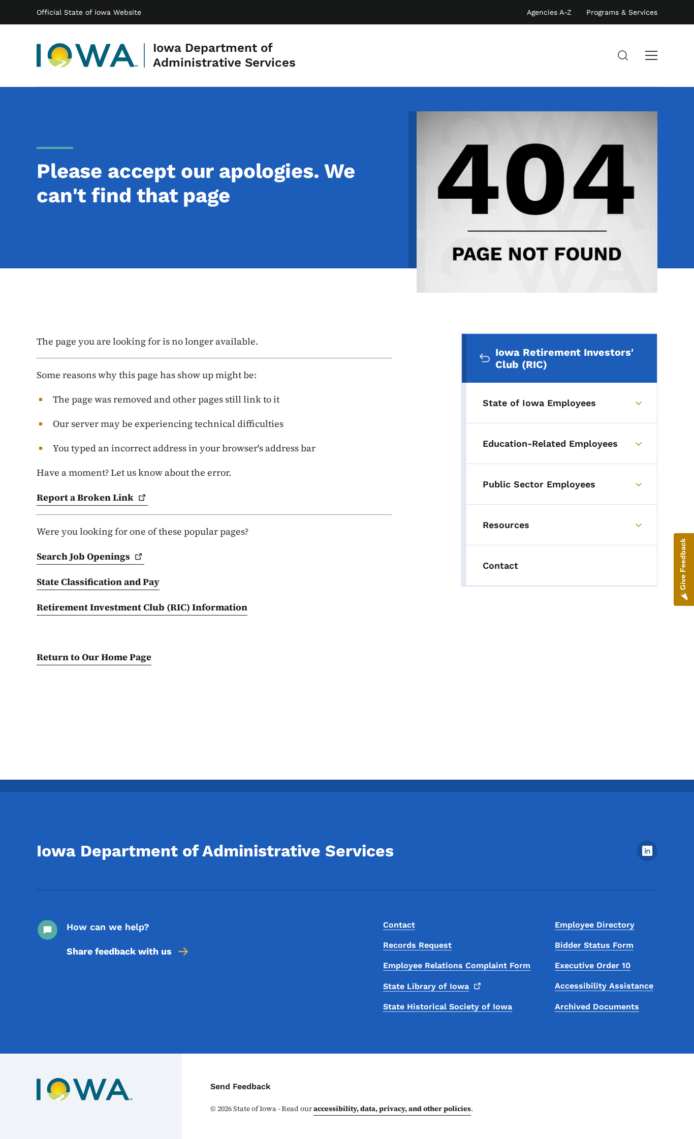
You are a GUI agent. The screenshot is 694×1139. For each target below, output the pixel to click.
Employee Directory (595, 925)
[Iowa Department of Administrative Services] (88, 55)
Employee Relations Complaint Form (456, 965)
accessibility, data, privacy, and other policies (392, 1108)
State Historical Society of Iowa (447, 1006)
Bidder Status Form (594, 945)
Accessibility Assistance (604, 986)
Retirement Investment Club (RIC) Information (142, 607)
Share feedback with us (119, 951)
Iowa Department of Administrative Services (224, 55)
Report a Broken (85, 497)
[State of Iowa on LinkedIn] (647, 858)
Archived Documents (597, 1006)
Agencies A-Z (549, 12)
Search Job (83, 556)
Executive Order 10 (592, 965)
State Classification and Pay (98, 581)
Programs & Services (621, 12)
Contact (399, 925)
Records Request (417, 945)
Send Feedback (240, 1086)
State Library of (426, 986)
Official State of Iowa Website (89, 12)
